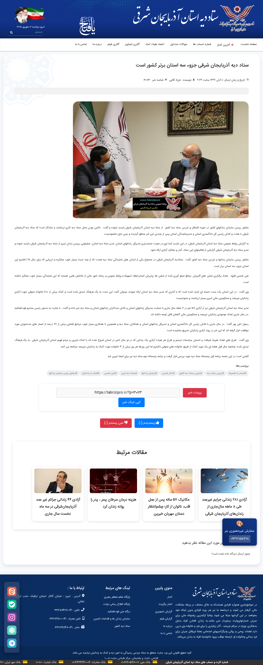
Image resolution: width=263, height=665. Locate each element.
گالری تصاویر (132, 44)
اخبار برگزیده (165, 604)
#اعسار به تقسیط (237, 373)
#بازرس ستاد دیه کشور (190, 373)
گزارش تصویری (163, 611)
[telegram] (11, 643)
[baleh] (11, 604)
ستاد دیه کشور (122, 626)
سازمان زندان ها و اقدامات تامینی (111, 619)
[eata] (11, 591)
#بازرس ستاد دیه (215, 373)
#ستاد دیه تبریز (129, 373)
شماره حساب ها (202, 44)
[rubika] (11, 630)
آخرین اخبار (223, 44)
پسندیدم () (147, 423)
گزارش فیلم (166, 619)
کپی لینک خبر (131, 402)
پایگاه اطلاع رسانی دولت (116, 604)
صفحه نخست (249, 44)
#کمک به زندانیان (90, 373)
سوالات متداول (178, 44)
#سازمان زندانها (149, 373)
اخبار (169, 597)
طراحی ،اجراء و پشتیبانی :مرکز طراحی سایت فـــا (131, 658)
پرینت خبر (195, 392)
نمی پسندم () (114, 423)
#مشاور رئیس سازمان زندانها (63, 373)
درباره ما (97, 44)
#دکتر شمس (168, 373)
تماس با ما (81, 44)
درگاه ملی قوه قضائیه (119, 611)
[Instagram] (11, 617)
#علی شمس (110, 373)
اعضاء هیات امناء (154, 44)
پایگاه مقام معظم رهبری (117, 597)
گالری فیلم (113, 44)
